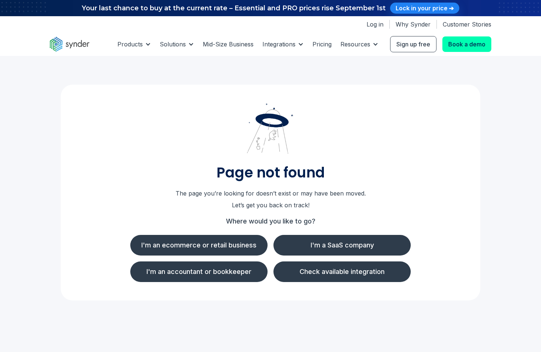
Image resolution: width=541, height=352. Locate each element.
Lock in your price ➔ (425, 8)
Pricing (322, 44)
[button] (134, 44)
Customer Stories (467, 24)
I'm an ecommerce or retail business (199, 245)
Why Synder (413, 24)
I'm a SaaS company (342, 245)
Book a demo (466, 44)
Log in (375, 24)
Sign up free (413, 44)
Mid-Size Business (228, 44)
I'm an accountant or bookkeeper (198, 271)
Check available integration (342, 271)
